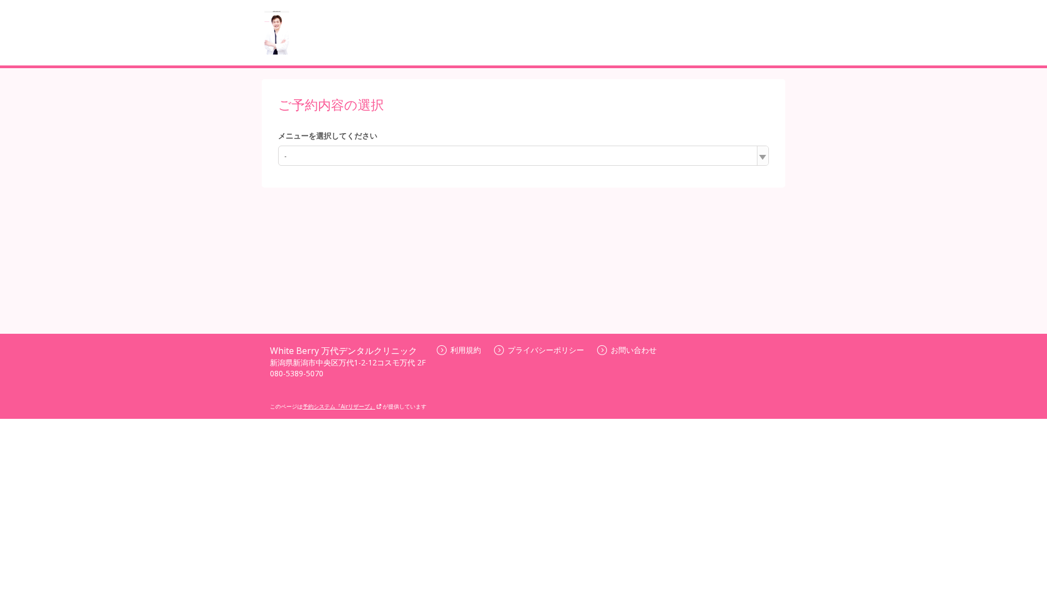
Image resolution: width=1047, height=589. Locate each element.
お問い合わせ (634, 350)
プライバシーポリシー (546, 350)
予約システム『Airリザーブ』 (339, 406)
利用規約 (465, 350)
